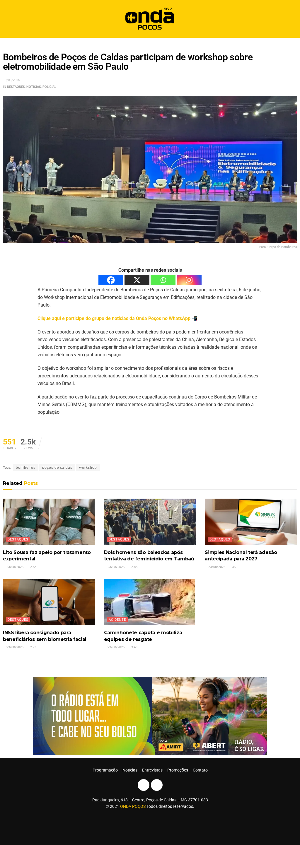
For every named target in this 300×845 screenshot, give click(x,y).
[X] (137, 280)
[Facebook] (110, 280)
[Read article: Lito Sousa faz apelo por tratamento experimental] (49, 522)
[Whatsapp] (163, 280)
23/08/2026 (14, 567)
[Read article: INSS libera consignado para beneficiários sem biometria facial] (49, 602)
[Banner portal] (150, 715)
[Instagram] (189, 280)
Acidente (117, 620)
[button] (290, 18)
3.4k (134, 647)
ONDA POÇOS (133, 806)
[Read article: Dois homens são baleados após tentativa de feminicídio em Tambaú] (150, 522)
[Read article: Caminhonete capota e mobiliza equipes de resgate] (150, 602)
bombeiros (25, 468)
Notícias (33, 87)
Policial (49, 87)
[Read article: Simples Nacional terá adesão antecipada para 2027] (251, 522)
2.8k (134, 567)
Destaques (16, 87)
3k (233, 567)
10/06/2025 (11, 80)
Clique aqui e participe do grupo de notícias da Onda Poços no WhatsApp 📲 (117, 318)
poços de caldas (57, 468)
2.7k (33, 647)
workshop (88, 468)
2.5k (33, 567)
